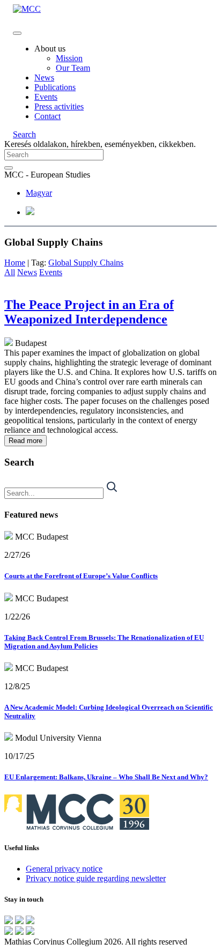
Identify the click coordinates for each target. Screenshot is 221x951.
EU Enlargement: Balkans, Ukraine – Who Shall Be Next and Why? (106, 777)
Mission (69, 58)
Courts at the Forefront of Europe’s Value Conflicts (81, 576)
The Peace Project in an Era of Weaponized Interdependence (89, 312)
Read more (25, 441)
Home (14, 262)
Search (24, 134)
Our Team (73, 67)
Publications (55, 87)
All (9, 272)
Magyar (39, 192)
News (44, 77)
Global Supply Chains (85, 262)
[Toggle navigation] (17, 33)
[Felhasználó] (30, 212)
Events (45, 96)
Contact (47, 116)
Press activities (59, 106)
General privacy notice (64, 868)
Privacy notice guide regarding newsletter (96, 878)
